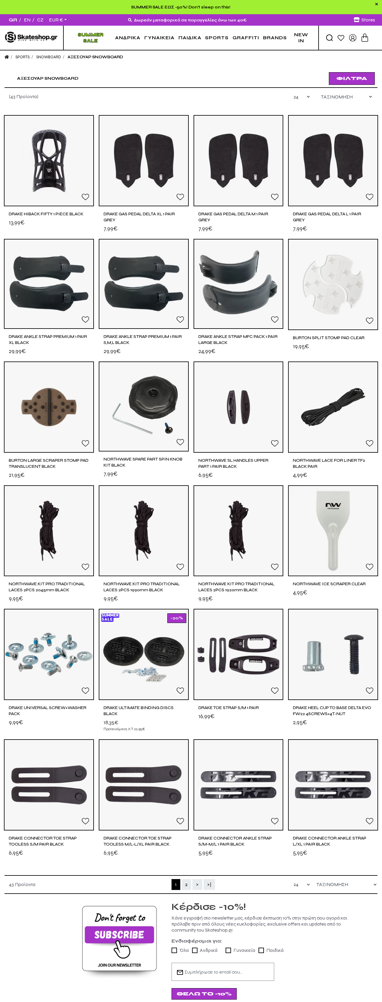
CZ (40, 20)
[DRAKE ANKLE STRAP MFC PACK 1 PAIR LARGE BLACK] (238, 283)
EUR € (56, 20)
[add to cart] (364, 37)
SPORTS (217, 37)
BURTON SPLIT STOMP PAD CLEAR (328, 337)
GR (13, 20)
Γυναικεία (244, 950)
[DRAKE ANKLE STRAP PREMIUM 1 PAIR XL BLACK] (49, 283)
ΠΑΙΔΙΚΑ (189, 37)
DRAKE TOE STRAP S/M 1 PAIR (228, 707)
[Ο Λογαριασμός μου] (352, 37)
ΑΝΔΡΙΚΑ (127, 37)
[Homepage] (7, 57)
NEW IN (301, 37)
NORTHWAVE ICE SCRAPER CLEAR (329, 583)
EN (27, 20)
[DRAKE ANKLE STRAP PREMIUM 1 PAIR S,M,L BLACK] (143, 283)
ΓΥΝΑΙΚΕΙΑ (159, 37)
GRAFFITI (246, 37)
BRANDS (275, 37)
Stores (368, 20)
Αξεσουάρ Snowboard (95, 57)
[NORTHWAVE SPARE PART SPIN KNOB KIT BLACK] (143, 406)
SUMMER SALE (91, 37)
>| (209, 884)
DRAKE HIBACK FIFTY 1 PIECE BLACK (46, 214)
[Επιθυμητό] (85, 196)
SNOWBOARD (48, 57)
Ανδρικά (208, 950)
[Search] (329, 37)
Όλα (184, 950)
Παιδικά (275, 950)
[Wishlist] (341, 37)
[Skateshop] (32, 37)
